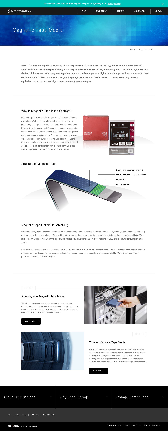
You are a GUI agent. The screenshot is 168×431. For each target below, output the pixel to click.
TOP (84, 11)
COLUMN (120, 11)
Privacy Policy (114, 4)
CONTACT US (139, 11)
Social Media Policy (114, 425)
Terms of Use (156, 425)
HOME (132, 50)
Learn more (29, 321)
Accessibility (143, 425)
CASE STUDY (101, 11)
